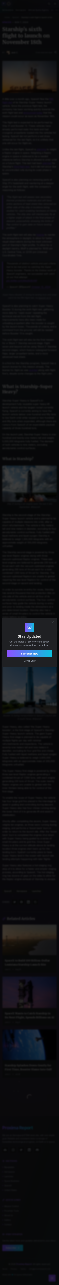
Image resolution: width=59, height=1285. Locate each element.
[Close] (52, 622)
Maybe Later (30, 661)
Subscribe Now (29, 653)
